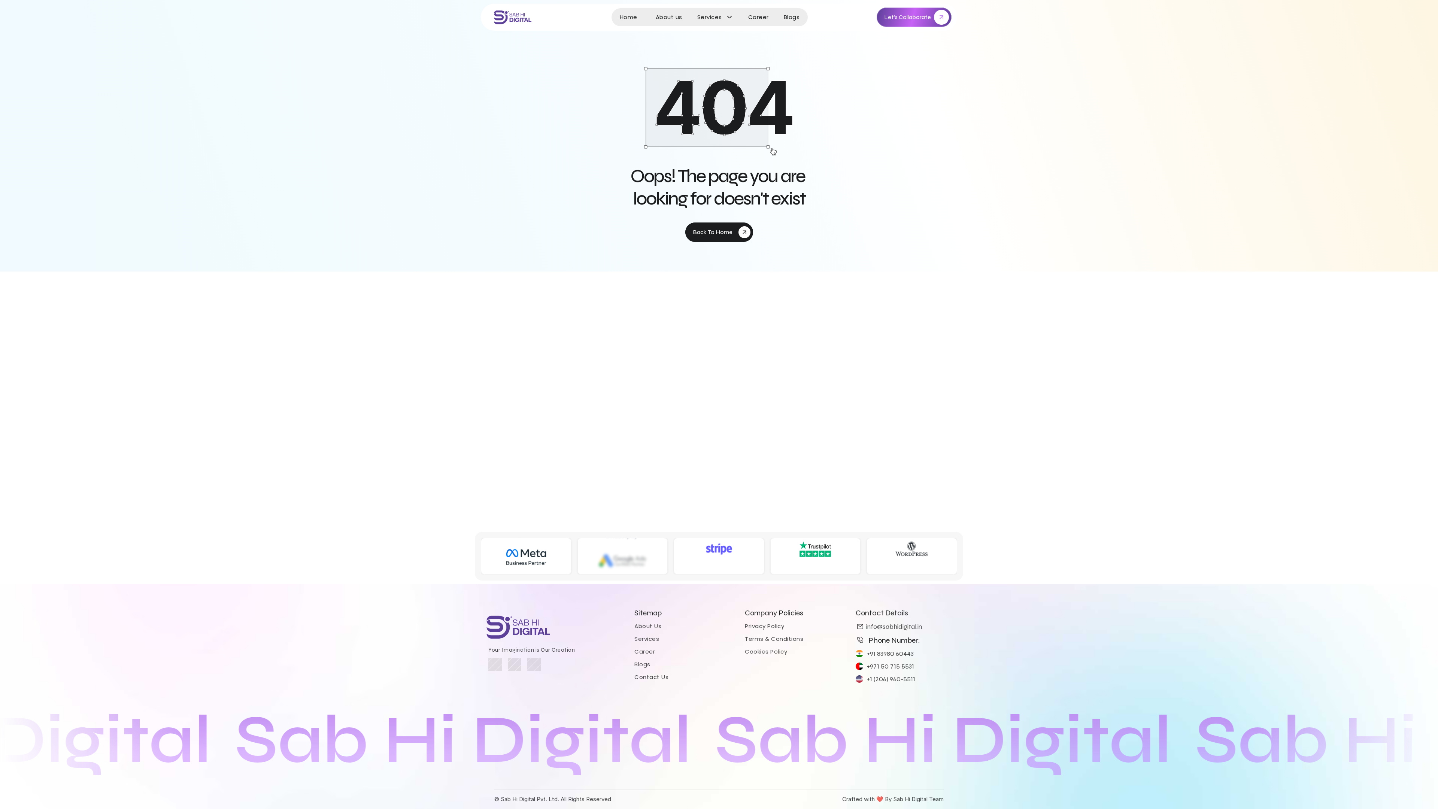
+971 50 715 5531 (890, 666)
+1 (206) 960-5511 (891, 679)
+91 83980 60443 (890, 653)
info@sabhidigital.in (894, 626)
